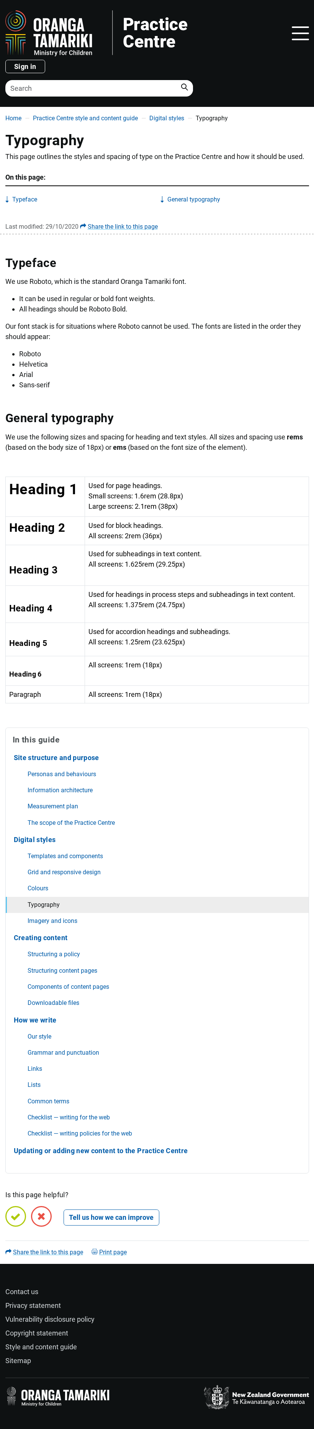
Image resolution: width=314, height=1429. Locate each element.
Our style (39, 1036)
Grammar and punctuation (63, 1052)
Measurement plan (53, 806)
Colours (38, 888)
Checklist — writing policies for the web (80, 1133)
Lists (34, 1084)
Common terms (48, 1101)
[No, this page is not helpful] (41, 1216)
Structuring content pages (62, 970)
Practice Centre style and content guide (85, 118)
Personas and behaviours (62, 774)
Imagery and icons (52, 920)
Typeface (24, 199)
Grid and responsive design (64, 872)
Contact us (21, 1292)
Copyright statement (36, 1333)
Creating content (41, 938)
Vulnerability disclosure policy (50, 1319)
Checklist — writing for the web (69, 1117)
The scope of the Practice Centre (71, 822)
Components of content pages (68, 986)
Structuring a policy (54, 954)
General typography (193, 199)
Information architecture (60, 790)
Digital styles (166, 118)
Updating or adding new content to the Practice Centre (101, 1151)
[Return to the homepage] (141, 33)
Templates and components (65, 856)
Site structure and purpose (56, 758)
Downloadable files (53, 1002)
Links (35, 1068)
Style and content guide (41, 1347)
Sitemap (18, 1361)
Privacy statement (33, 1305)
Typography (44, 904)
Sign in (25, 66)
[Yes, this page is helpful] (15, 1216)
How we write (35, 1020)
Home (13, 118)
